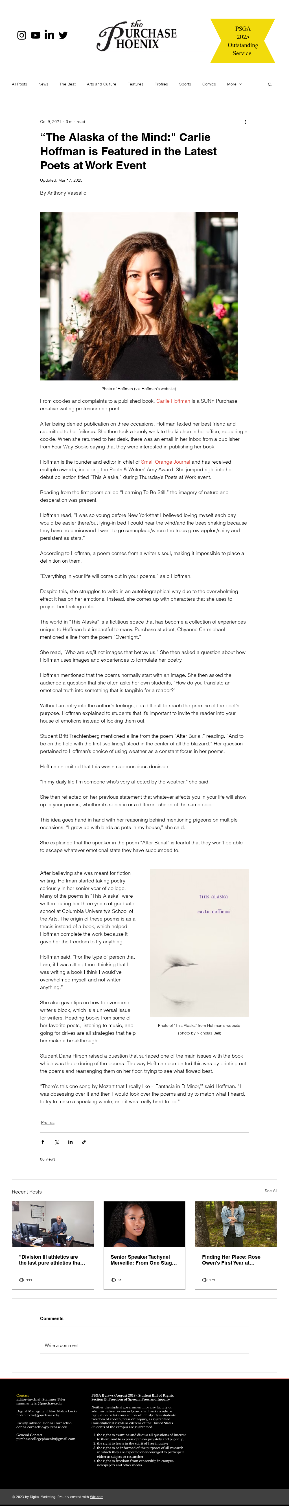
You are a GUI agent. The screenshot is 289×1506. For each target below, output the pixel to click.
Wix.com (96, 1497)
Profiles (161, 84)
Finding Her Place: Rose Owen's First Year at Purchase (231, 1260)
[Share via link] (84, 1141)
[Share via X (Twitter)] (56, 1141)
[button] (270, 84)
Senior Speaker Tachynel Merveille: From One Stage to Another (143, 1260)
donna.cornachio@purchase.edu (41, 1427)
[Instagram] (22, 35)
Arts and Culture (101, 84)
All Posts (19, 84)
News (43, 84)
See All (271, 1190)
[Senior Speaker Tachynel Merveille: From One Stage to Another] (144, 1224)
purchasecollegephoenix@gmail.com (45, 1439)
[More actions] (245, 121)
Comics (209, 84)
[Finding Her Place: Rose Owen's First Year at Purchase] (236, 1224)
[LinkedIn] (49, 35)
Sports (185, 84)
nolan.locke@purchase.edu (37, 1415)
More (232, 84)
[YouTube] (35, 35)
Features (135, 84)
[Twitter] (63, 35)
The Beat (68, 84)
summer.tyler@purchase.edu (39, 1403)
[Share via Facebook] (42, 1141)
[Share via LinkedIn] (70, 1141)
